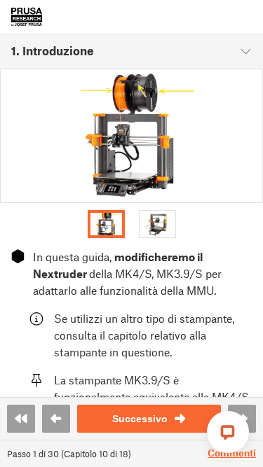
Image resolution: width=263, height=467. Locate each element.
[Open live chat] (228, 432)
